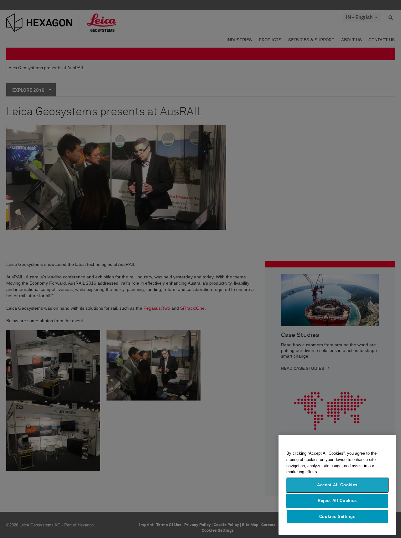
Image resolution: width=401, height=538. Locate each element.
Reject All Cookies (337, 500)
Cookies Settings (337, 516)
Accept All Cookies (337, 485)
